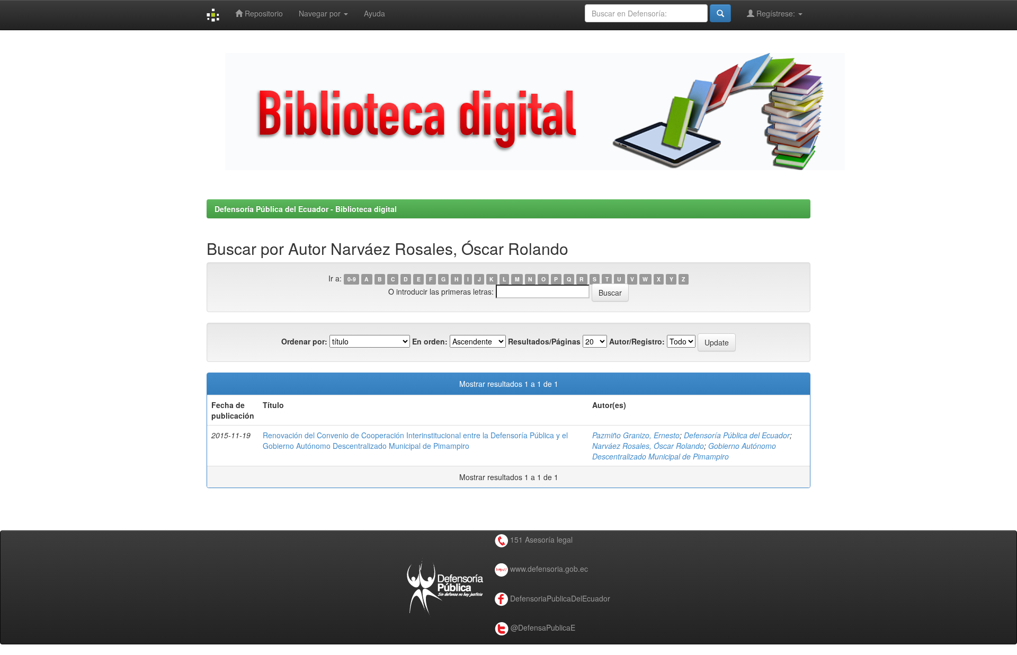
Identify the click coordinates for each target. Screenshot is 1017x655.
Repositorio (263, 13)
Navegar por (321, 13)
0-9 (351, 279)
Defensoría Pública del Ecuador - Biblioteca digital (306, 208)
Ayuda (374, 13)
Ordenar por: (304, 341)
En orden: (430, 341)
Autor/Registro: (637, 341)
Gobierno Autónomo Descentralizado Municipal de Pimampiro (684, 451)
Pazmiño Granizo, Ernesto (636, 435)
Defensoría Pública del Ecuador (737, 435)
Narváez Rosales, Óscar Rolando (648, 445)
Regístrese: (775, 13)
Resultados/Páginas (544, 341)
